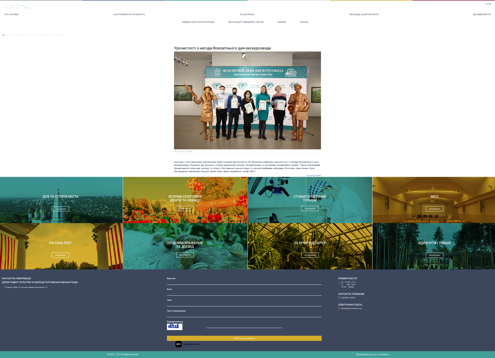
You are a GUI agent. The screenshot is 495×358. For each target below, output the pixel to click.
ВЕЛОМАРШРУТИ (482, 14)
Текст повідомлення (176, 311)
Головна (9, 35)
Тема (169, 300)
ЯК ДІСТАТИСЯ (247, 14)
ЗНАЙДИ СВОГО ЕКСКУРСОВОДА (198, 22)
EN (486, 4)
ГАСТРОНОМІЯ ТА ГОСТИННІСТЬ (129, 14)
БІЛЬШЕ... (304, 22)
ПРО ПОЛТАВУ (11, 14)
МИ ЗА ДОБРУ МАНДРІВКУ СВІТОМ (245, 22)
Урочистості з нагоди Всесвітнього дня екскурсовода (45, 35)
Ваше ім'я (171, 278)
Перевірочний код (175, 322)
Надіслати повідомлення (244, 338)
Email (169, 289)
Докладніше (60, 209)
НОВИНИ (281, 22)
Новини (17, 35)
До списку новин (314, 175)
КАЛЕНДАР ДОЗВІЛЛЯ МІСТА (363, 14)
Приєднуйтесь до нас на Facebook (372, 354)
